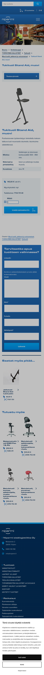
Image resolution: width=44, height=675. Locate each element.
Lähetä (21, 346)
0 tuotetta (33, 10)
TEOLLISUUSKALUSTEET (11, 580)
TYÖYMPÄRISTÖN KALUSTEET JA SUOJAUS (18, 583)
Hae (38, 4)
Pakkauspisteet (7, 613)
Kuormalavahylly (8, 601)
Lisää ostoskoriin (20, 210)
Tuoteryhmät (12, 76)
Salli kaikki (22, 657)
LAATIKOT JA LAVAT (9, 574)
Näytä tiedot (22, 671)
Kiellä (22, 664)
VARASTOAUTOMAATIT (11, 571)
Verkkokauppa (16, 50)
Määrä (9, 198)
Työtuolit (27, 53)
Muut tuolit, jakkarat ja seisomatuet (15, 56)
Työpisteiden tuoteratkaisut (12, 610)
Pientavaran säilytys (9, 604)
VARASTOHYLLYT (8, 568)
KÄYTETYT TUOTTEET (10, 592)
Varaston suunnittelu (9, 607)
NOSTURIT (6, 589)
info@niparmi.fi (11, 553)
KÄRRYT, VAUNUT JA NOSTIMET (14, 586)
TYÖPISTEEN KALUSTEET (11, 53)
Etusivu (4, 50)
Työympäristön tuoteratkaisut (12, 616)
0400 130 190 (10, 549)
